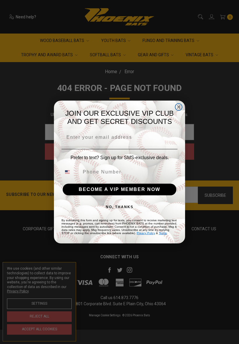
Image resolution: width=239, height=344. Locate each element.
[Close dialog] (178, 106)
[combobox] (71, 172)
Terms (163, 233)
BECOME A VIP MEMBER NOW (119, 189)
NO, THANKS (119, 207)
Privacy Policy (146, 233)
